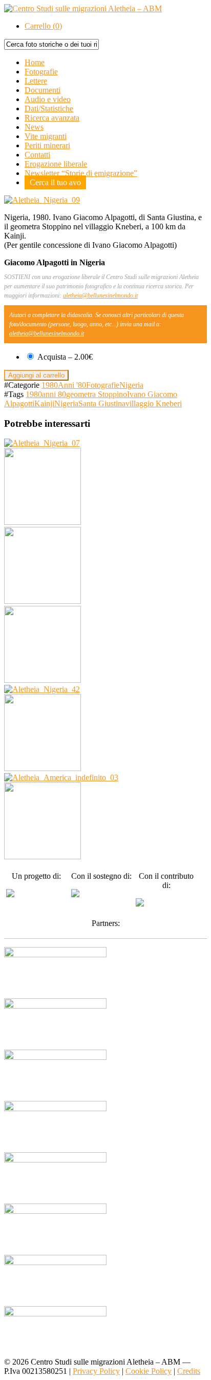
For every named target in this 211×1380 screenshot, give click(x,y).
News (34, 127)
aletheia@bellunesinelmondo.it (100, 295)
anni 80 (54, 394)
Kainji (44, 403)
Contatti (37, 154)
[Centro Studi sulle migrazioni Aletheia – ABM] (83, 8)
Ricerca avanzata (52, 117)
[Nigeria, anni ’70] (42, 689)
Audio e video (48, 99)
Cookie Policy (148, 1371)
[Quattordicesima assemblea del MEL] (42, 601)
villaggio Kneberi (153, 403)
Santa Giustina (101, 403)
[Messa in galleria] (42, 680)
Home (35, 62)
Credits (188, 1371)
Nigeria (131, 385)
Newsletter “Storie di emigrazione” (81, 173)
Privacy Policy (96, 1371)
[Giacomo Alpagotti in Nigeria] (42, 443)
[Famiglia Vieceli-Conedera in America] (61, 777)
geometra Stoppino (96, 394)
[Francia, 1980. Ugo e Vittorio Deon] (42, 522)
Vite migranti (46, 136)
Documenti (42, 90)
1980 (49, 385)
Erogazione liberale (56, 164)
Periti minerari (47, 145)
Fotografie (41, 71)
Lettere (36, 80)
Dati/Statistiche (49, 108)
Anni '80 (72, 385)
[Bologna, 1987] (42, 856)
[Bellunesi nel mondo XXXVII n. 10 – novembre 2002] (42, 768)
